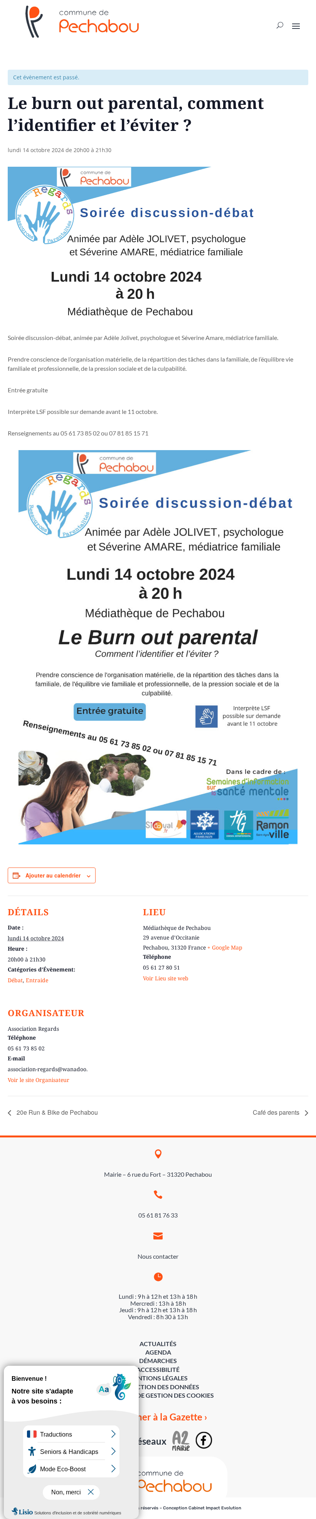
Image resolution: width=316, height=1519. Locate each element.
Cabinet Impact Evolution (214, 1508)
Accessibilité (158, 1369)
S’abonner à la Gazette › (158, 1416)
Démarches (158, 1360)
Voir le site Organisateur (38, 1080)
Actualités (158, 1343)
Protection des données (158, 1386)
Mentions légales (158, 1378)
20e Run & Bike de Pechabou (56, 1112)
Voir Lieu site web (165, 978)
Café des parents (277, 1112)
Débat (15, 980)
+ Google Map (224, 947)
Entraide (37, 980)
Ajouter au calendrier (53, 875)
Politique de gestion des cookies (158, 1395)
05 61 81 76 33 (158, 1215)
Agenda (158, 1352)
